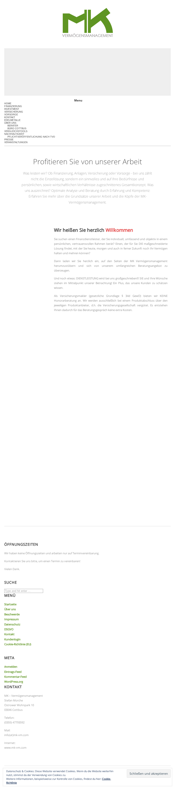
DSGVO (8, 629)
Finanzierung (13, 106)
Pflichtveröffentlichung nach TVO (31, 136)
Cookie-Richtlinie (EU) (17, 644)
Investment (11, 109)
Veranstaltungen (16, 142)
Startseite (10, 604)
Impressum (11, 619)
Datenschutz (12, 624)
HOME (7, 103)
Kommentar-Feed (15, 677)
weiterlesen (70, 397)
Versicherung (13, 111)
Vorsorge (11, 114)
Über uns (10, 609)
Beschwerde (12, 614)
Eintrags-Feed (13, 672)
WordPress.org (13, 681)
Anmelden (10, 667)
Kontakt (9, 117)
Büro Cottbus (16, 128)
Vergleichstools (15, 131)
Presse (8, 139)
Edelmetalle (12, 120)
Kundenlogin (12, 639)
